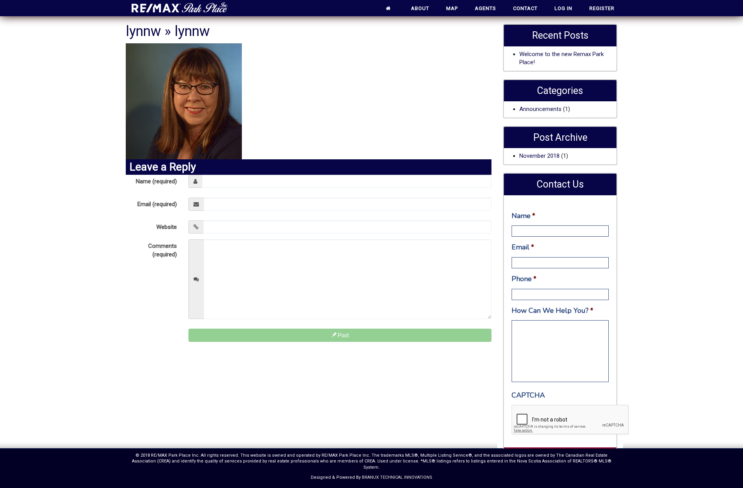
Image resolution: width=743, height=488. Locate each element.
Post (343, 335)
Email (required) (157, 204)
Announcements (540, 109)
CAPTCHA (528, 395)
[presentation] (570, 420)
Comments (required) (162, 250)
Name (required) (156, 181)
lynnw (143, 31)
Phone (524, 279)
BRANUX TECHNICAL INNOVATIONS (397, 477)
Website (166, 227)
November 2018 (539, 155)
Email (523, 247)
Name (523, 216)
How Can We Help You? (552, 310)
